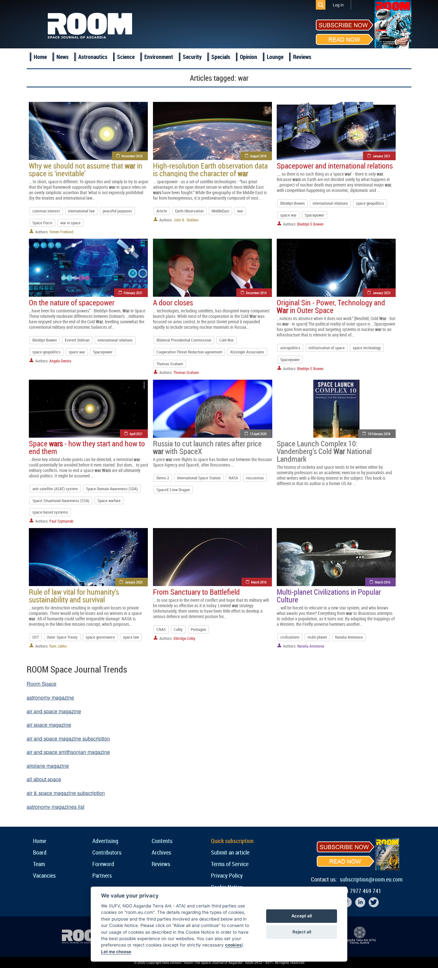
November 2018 (132, 155)
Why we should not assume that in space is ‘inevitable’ (85, 169)
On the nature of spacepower (71, 302)
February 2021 (133, 292)
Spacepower (314, 215)
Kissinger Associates (247, 352)
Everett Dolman (77, 340)
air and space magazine (54, 711)
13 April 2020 (258, 433)
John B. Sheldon (185, 219)
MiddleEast (220, 211)
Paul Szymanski (61, 521)
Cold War (226, 340)
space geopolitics (370, 203)
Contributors (107, 852)
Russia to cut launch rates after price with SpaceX (207, 447)
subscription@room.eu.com (371, 879)
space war (288, 215)
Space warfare (109, 500)
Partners (102, 875)
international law (81, 211)
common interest (46, 211)
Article (161, 211)
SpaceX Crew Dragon (173, 489)
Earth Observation (189, 211)
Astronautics (92, 57)
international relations (330, 203)
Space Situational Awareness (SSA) (60, 500)
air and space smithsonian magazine (68, 752)
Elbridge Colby (184, 638)
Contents (162, 840)
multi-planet (317, 637)
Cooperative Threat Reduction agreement (189, 352)
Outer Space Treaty (62, 637)
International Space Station (199, 478)
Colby (178, 629)
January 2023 (381, 292)
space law (131, 637)
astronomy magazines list (55, 806)
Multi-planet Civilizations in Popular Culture (329, 595)
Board (39, 852)
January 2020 (133, 582)
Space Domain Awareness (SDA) (112, 489)
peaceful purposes (117, 211)
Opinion (248, 57)
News (62, 57)
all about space (44, 779)
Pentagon (198, 629)
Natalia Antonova (349, 637)
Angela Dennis (60, 360)
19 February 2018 (379, 433)
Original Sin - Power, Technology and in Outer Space (331, 306)
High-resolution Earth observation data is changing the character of (210, 169)
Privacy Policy (227, 875)
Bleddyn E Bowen (310, 224)
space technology (367, 348)
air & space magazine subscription (66, 793)
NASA (233, 478)
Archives (161, 852)
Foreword (103, 863)
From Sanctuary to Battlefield (196, 592)
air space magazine (49, 724)
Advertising (105, 840)
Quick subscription (232, 840)
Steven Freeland (61, 231)
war (240, 211)
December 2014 (256, 292)
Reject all (301, 931)
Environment (158, 57)
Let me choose (116, 951)
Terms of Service (229, 863)
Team (39, 863)
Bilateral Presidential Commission (183, 340)
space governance (100, 637)
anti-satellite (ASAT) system (55, 489)
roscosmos (255, 478)
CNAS (161, 629)
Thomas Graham (169, 364)
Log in (338, 4)
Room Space (41, 683)
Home (40, 57)
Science (126, 57)
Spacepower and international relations (335, 166)
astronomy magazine (50, 697)
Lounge (275, 57)
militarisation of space (326, 348)
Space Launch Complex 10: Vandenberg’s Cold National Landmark (324, 451)
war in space (70, 223)
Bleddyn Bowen (292, 203)
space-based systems (50, 512)
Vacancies (44, 875)
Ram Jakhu (58, 646)
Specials (220, 57)
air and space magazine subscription (68, 738)
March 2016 (258, 582)
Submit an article (230, 852)
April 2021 (136, 433)
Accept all (301, 915)
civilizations (289, 637)
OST (35, 637)
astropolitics (290, 348)
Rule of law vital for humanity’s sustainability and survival (74, 595)
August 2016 (258, 155)
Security (192, 57)
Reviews (302, 57)
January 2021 (381, 155)
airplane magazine (48, 765)
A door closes (173, 302)
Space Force (42, 223)
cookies (233, 944)
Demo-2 (162, 478)
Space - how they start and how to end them (87, 447)
